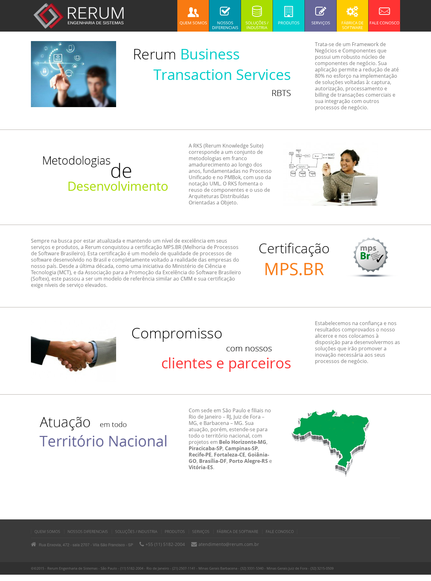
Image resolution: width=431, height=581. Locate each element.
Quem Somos (47, 532)
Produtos (175, 532)
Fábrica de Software (237, 532)
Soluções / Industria (136, 532)
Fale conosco (280, 532)
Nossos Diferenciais (88, 532)
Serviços (201, 532)
